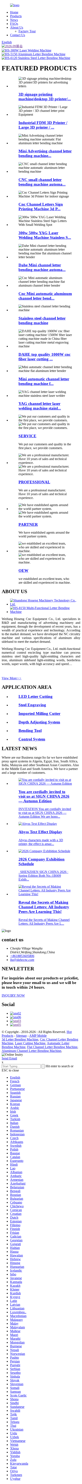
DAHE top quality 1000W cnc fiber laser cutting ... (44, 356)
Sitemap (21, 1035)
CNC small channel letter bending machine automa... (42, 181)
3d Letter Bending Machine (20, 1039)
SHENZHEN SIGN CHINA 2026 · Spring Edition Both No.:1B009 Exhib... (43, 875)
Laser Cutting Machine (30, 1043)
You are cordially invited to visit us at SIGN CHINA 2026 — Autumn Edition (44, 796)
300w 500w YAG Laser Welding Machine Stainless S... (45, 235)
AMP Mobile (38, 1035)
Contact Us (17, 35)
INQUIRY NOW (13, 995)
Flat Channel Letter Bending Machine (52, 1047)
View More (11, 678)
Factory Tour (27, 31)
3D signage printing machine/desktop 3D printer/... (45, 96)
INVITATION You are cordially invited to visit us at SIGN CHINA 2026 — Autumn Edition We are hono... (45, 812)
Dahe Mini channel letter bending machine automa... (42, 267)
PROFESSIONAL (34, 482)
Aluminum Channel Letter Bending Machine (31, 1051)
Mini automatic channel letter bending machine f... (44, 381)
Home (14, 12)
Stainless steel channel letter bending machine (42, 320)
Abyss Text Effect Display (40, 832)
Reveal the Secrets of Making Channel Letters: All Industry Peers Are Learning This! (44, 907)
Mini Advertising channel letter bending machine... (45, 153)
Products (16, 16)
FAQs (14, 23)
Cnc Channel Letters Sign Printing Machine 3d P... (41, 206)
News (14, 20)
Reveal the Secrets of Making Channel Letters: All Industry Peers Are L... (44, 921)
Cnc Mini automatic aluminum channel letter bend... (45, 295)
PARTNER (28, 524)
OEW (23, 570)
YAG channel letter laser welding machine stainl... (40, 405)
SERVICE (27, 436)
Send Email (9, 1058)
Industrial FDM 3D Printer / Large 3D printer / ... (43, 125)
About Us (16, 27)
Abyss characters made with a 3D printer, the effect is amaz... (41, 842)
